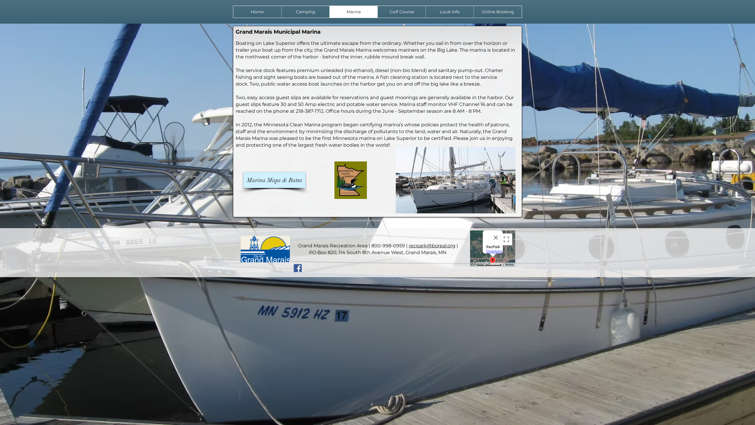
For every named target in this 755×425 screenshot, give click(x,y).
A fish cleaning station (402, 77)
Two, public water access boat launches (296, 84)
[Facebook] (298, 268)
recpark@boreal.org (432, 246)
